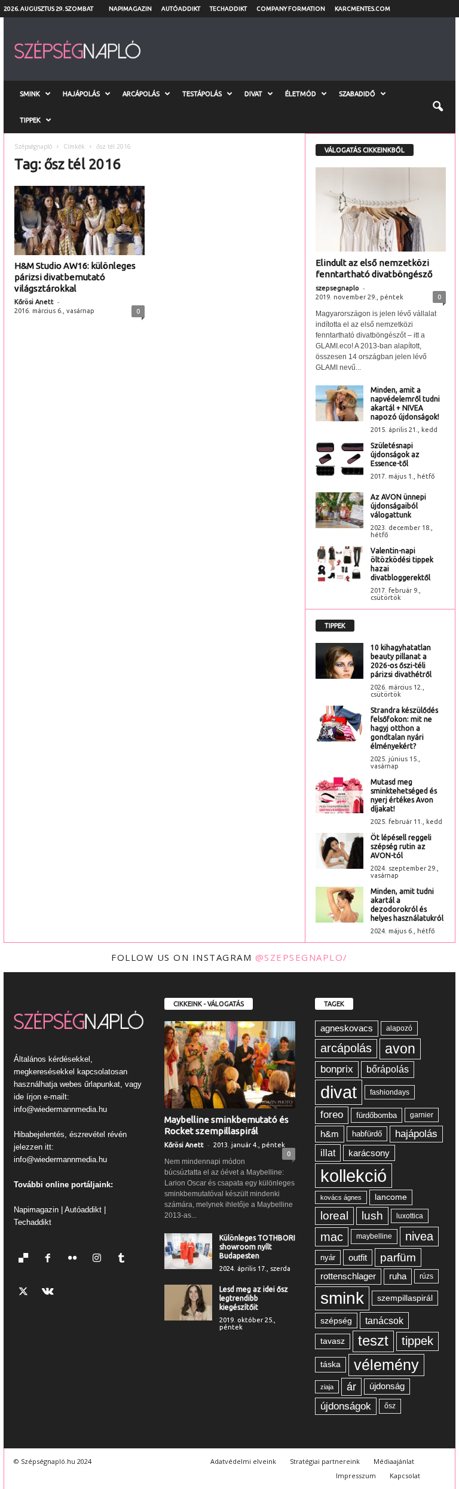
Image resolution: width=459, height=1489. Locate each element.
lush (372, 1215)
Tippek (30, 120)
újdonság (387, 1386)
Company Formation (290, 8)
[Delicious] (26, 1259)
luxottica (409, 1216)
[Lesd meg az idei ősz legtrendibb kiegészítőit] (188, 1303)
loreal (334, 1215)
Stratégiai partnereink (325, 1461)
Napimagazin (130, 8)
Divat (253, 93)
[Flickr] (75, 1259)
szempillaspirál (405, 1298)
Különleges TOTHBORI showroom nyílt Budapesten (257, 1247)
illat (327, 1152)
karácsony (369, 1153)
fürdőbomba (376, 1115)
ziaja (326, 1386)
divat (338, 1092)
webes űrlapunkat (90, 1084)
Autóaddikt (180, 8)
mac (331, 1236)
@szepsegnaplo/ (301, 957)
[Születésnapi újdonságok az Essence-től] (339, 459)
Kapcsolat (405, 1475)
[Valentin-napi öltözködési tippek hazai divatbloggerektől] (339, 564)
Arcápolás (141, 93)
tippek (417, 1340)
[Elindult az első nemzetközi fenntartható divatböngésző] (381, 209)
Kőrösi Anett (34, 301)
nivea (419, 1236)
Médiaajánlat (394, 1461)
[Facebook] (50, 1259)
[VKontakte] (49, 1292)
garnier (421, 1115)
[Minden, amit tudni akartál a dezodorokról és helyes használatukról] (339, 905)
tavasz (332, 1341)
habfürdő (367, 1133)
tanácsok (384, 1320)
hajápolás (416, 1133)
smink (342, 1298)
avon (400, 1048)
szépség (336, 1320)
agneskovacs (346, 1028)
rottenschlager (348, 1276)
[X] (26, 1292)
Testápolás (202, 93)
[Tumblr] (123, 1259)
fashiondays (389, 1092)
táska (330, 1364)
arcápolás (346, 1048)
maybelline (374, 1236)
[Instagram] (99, 1259)
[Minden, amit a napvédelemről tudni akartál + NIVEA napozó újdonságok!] (339, 403)
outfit (357, 1257)
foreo (331, 1114)
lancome (391, 1197)
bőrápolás (387, 1069)
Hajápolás (81, 93)
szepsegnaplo (337, 288)
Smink (30, 93)
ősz (390, 1406)
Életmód (300, 93)
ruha (397, 1276)
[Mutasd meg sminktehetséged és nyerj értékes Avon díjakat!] (339, 795)
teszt (373, 1341)
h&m (329, 1134)
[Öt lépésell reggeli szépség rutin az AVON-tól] (339, 851)
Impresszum (356, 1475)
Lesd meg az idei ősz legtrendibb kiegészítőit (253, 1298)
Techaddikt (228, 8)
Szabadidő (357, 93)
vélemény (386, 1364)
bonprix (336, 1069)
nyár (327, 1257)
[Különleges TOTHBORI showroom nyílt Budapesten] (188, 1251)
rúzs (426, 1276)
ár (351, 1386)
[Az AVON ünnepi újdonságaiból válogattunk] (339, 510)
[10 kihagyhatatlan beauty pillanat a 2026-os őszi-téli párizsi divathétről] (339, 661)
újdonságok (345, 1406)
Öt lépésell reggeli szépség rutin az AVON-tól (401, 846)
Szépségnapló (33, 146)
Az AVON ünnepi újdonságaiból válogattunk (398, 506)
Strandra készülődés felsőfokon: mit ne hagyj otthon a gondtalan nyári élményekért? (404, 728)
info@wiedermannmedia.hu (60, 1109)
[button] (437, 107)
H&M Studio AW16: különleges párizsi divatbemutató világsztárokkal (75, 277)
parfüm (398, 1257)
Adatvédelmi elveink (243, 1461)
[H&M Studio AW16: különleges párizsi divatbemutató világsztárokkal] (79, 220)
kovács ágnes (341, 1197)
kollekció (353, 1175)
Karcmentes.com (362, 8)
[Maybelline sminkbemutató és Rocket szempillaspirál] (229, 1064)
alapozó (399, 1028)
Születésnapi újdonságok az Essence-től (395, 454)
